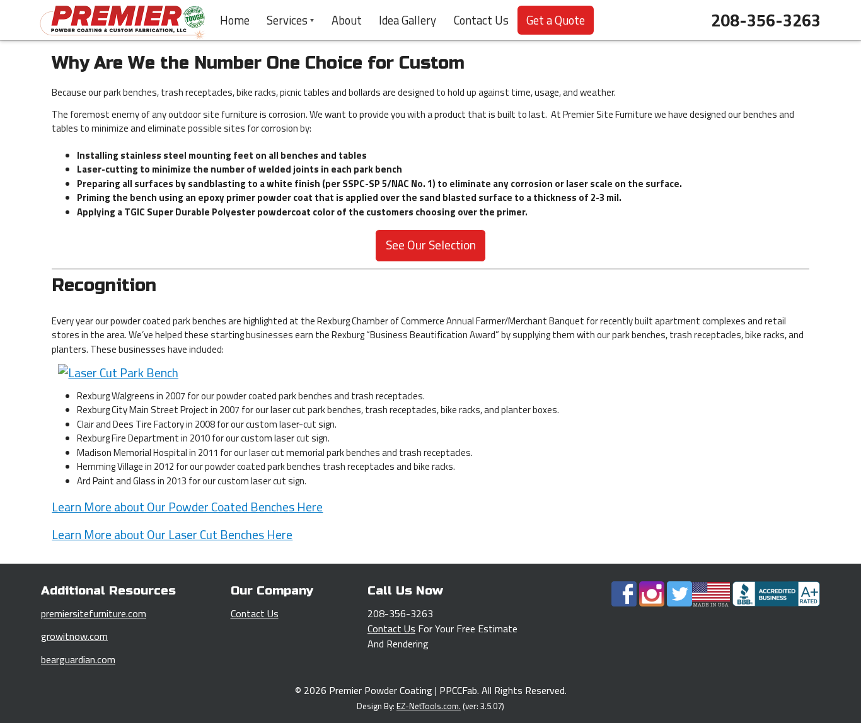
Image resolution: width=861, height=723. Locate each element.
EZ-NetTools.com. (428, 706)
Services (287, 20)
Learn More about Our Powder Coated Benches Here (187, 507)
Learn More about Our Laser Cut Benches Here (172, 534)
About (347, 20)
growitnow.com (74, 636)
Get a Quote (555, 20)
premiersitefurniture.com (93, 613)
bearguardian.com (78, 659)
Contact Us (481, 20)
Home (235, 20)
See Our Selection (431, 245)
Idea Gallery (407, 20)
